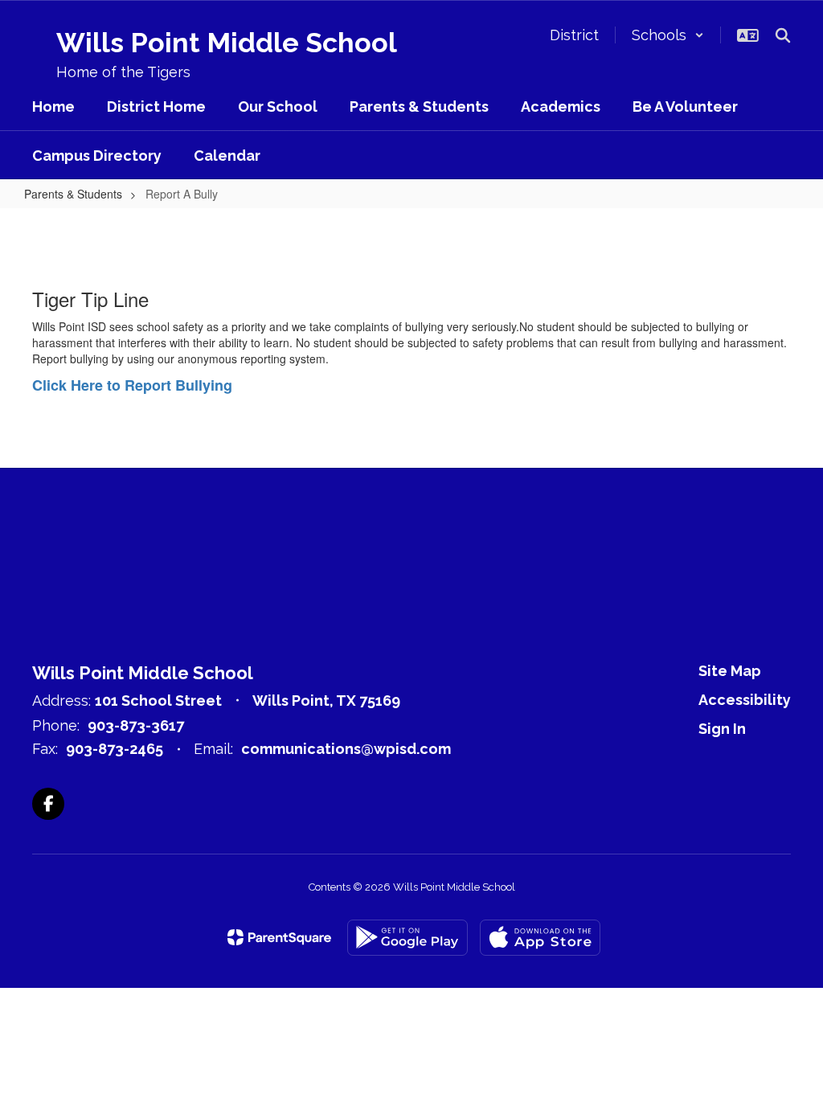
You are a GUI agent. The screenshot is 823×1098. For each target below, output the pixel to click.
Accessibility (744, 699)
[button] (668, 35)
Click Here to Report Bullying (132, 385)
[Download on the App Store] (540, 938)
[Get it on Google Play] (407, 938)
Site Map (729, 670)
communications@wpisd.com (346, 748)
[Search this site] (783, 35)
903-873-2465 (114, 748)
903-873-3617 (136, 725)
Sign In (722, 728)
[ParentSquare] (279, 937)
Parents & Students (73, 194)
